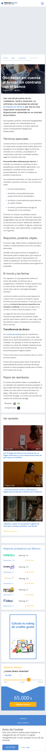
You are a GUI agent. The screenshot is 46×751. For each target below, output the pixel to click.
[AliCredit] (13, 3)
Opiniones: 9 (8, 583)
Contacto (23, 718)
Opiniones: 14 (8, 560)
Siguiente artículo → (11, 531)
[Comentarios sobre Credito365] (9, 567)
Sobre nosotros (23, 723)
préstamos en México (13, 106)
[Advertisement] (23, 26)
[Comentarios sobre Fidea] (9, 601)
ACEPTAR (10, 747)
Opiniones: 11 (8, 595)
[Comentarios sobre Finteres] (9, 578)
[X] (18, 408)
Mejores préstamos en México (22, 548)
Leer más (25, 747)
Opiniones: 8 (8, 572)
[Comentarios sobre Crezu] (9, 555)
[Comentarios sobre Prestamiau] (9, 590)
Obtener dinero (23, 704)
